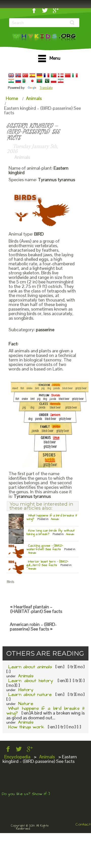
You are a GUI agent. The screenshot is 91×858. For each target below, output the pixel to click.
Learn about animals (30, 667)
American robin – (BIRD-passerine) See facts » (33, 626)
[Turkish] (25, 75)
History (25, 690)
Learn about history (30, 681)
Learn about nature (30, 694)
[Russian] (18, 81)
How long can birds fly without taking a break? (50, 532)
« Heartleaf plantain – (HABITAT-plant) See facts (36, 609)
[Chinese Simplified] (68, 75)
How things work (26, 727)
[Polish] (53, 81)
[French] (46, 75)
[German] (39, 75)
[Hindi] (11, 81)
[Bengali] (39, 81)
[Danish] (60, 75)
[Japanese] (32, 81)
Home (12, 98)
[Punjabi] (46, 81)
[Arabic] (25, 81)
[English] (11, 75)
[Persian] (60, 81)
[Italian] (75, 75)
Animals (34, 98)
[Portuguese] (53, 75)
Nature (25, 703)
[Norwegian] (18, 75)
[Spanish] (32, 75)
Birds (10, 582)
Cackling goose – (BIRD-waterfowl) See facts (44, 547)
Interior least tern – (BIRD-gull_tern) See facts (47, 563)
